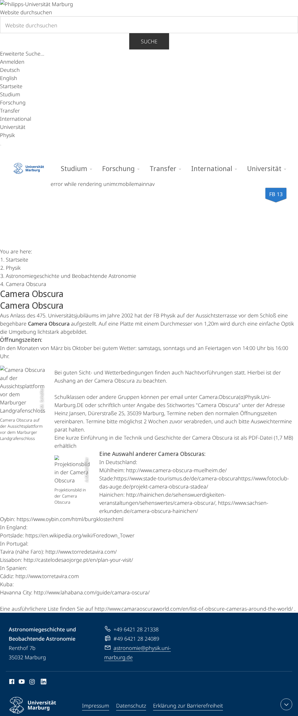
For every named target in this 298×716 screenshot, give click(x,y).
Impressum (95, 705)
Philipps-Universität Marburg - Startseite (29, 166)
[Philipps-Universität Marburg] (36, 4)
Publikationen (86, 229)
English (8, 77)
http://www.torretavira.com (47, 576)
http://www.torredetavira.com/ (81, 551)
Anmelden (12, 61)
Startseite (11, 86)
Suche (149, 41)
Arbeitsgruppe (195, 229)
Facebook (11, 682)
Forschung (13, 102)
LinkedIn (43, 682)
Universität (12, 126)
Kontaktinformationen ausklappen (286, 704)
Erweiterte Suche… (22, 53)
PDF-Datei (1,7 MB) (271, 437)
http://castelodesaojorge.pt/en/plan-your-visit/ (78, 559)
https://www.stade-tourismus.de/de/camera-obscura (176, 478)
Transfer (10, 110)
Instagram (32, 682)
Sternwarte (151, 229)
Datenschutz (131, 705)
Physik (7, 135)
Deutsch (10, 69)
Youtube (21, 682)
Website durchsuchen (26, 12)
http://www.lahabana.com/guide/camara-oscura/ (92, 592)
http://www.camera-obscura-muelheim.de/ (176, 470)
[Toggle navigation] (0, 145)
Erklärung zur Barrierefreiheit (188, 705)
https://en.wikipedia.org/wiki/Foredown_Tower (79, 535)
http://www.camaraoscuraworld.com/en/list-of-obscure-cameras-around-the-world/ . (195, 608)
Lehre (116, 229)
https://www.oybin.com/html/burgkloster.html (70, 519)
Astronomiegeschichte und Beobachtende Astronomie (17, 229)
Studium (10, 94)
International (15, 118)
